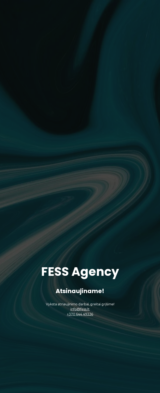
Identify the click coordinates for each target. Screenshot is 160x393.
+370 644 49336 (80, 314)
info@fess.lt (80, 309)
